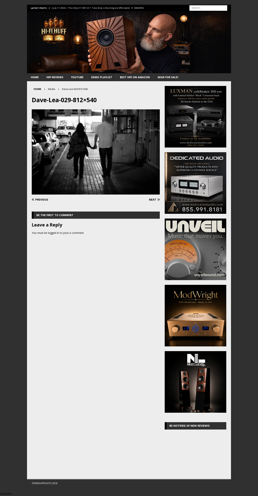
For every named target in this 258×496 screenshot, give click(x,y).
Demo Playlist (101, 77)
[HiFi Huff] (129, 71)
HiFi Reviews (54, 77)
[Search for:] (208, 7)
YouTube (77, 77)
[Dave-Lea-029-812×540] (96, 192)
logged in (53, 233)
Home (35, 77)
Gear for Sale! (168, 77)
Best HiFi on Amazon (135, 77)
